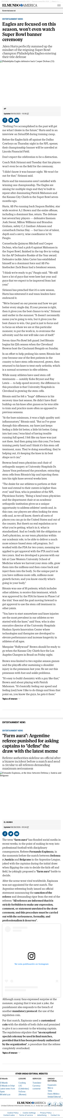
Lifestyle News (56, 1)
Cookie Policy (12, 1113)
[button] (31, 1073)
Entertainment (9, 11)
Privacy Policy (45, 1113)
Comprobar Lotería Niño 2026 (20, 1)
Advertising (41, 1115)
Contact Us (55, 1115)
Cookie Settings (29, 1113)
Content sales (9, 1115)
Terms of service (26, 1115)
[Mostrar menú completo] (54, 5)
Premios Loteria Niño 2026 (40, 1)
